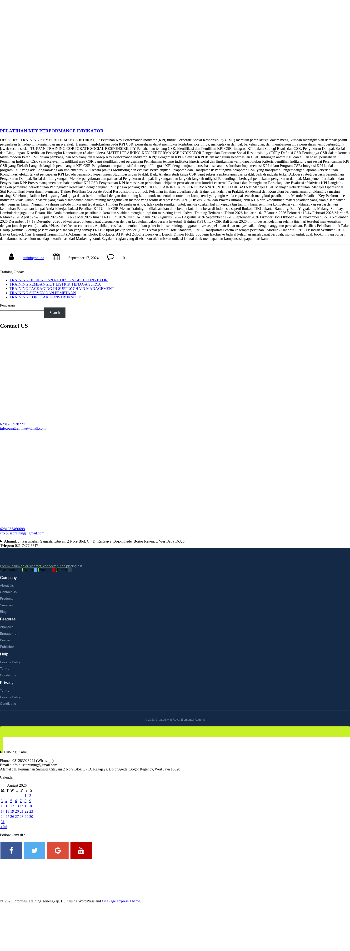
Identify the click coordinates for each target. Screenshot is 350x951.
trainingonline (33, 258)
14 (22, 806)
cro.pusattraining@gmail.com (22, 533)
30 (31, 817)
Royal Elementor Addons (189, 719)
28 (22, 817)
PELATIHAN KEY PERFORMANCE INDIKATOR (52, 130)
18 (7, 811)
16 (31, 806)
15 (26, 806)
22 (26, 811)
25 (7, 817)
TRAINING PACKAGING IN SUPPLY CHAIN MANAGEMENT (62, 289)
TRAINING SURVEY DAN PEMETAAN (43, 293)
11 (7, 806)
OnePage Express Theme (121, 901)
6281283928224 (12, 424)
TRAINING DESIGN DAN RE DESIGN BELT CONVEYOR (59, 280)
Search (55, 313)
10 (3, 806)
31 (3, 822)
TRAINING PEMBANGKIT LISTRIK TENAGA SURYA (55, 284)
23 (31, 811)
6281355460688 (12, 529)
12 (12, 806)
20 (17, 811)
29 (26, 817)
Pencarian (7, 305)
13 (17, 806)
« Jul (3, 827)
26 (12, 817)
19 (12, 811)
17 (3, 811)
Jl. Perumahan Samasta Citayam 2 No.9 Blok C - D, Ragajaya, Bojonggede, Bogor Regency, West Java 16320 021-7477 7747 (92, 543)
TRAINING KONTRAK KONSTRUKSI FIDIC (47, 297)
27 (17, 817)
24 (3, 817)
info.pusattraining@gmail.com (22, 428)
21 (22, 811)
